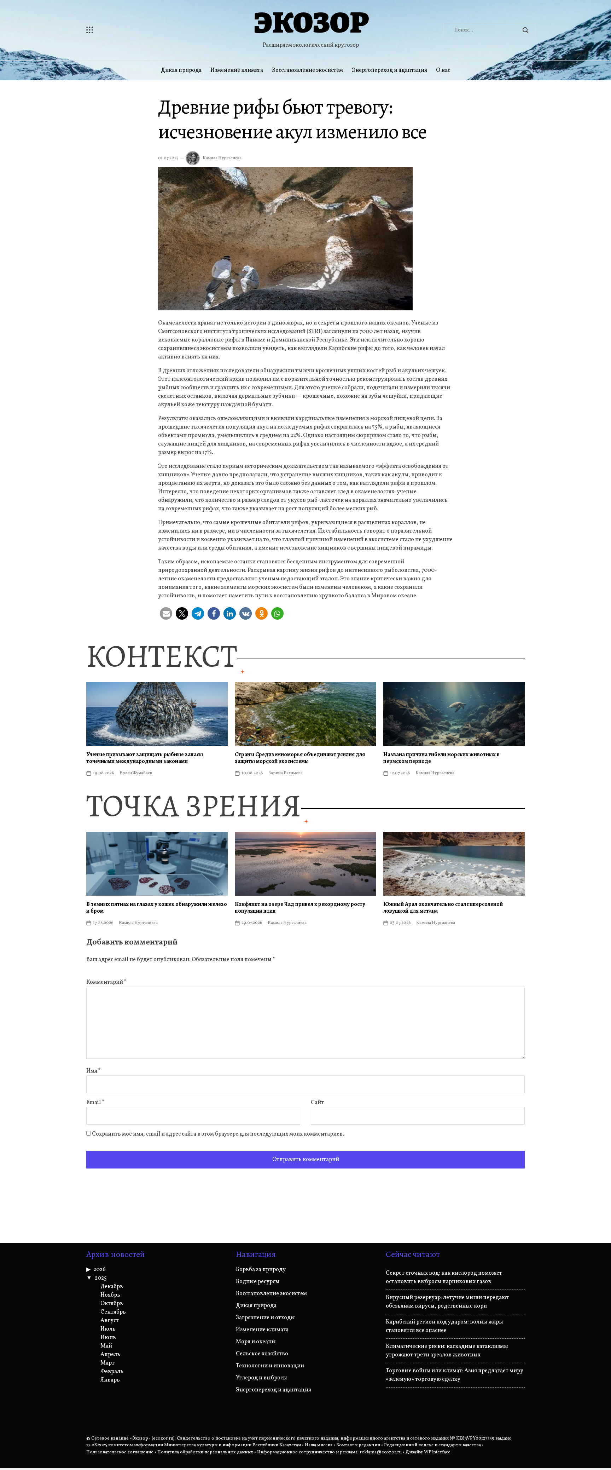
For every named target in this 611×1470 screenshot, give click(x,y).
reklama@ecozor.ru (381, 1452)
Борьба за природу (261, 1270)
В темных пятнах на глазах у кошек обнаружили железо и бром (156, 907)
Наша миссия (318, 1445)
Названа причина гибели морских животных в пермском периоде (441, 758)
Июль (108, 1329)
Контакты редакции (358, 1445)
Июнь (108, 1338)
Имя (93, 1071)
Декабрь (111, 1287)
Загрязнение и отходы (265, 1318)
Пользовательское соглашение (119, 1452)
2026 (99, 1270)
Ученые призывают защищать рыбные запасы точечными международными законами (144, 758)
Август (109, 1321)
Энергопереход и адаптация (389, 70)
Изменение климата (236, 70)
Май (106, 1346)
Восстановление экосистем (307, 70)
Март (107, 1363)
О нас (443, 70)
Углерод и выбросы (261, 1378)
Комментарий (106, 982)
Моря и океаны (256, 1342)
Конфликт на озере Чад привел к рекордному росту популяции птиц (300, 907)
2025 (101, 1278)
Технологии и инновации (270, 1366)
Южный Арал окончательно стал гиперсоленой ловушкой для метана (443, 907)
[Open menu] (132, 30)
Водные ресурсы (257, 1282)
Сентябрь (113, 1312)
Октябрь (111, 1304)
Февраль (111, 1372)
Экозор (311, 22)
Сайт (317, 1103)
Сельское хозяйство (262, 1354)
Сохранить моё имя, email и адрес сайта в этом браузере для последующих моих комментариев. (218, 1134)
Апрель (110, 1355)
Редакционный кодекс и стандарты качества (432, 1445)
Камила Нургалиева (222, 158)
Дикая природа (181, 70)
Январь (110, 1380)
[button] (166, 613)
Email (95, 1103)
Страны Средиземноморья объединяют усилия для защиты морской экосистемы (300, 758)
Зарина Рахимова (285, 773)
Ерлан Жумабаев (136, 773)
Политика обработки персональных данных (205, 1452)
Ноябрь (110, 1295)
